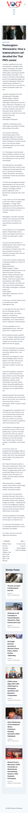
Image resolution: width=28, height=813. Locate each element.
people (17, 343)
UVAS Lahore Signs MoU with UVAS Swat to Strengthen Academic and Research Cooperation (13, 688)
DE (14, 14)
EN (14, 9)
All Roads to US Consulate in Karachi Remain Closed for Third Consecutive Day (13, 617)
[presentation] (14, 578)
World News (5, 42)
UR (14, 11)
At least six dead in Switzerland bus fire (13, 588)
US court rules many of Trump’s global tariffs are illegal (20, 546)
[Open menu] (24, 4)
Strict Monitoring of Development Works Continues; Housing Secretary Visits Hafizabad (13, 729)
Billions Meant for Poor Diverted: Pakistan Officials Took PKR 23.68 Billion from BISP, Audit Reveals (6, 551)
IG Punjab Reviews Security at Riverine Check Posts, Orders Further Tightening (13, 648)
